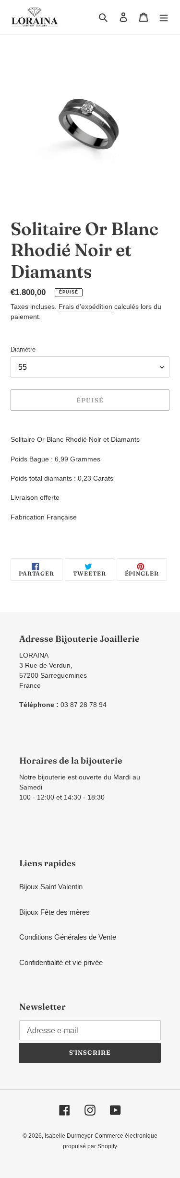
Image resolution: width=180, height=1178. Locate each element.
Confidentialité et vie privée (61, 962)
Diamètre (23, 349)
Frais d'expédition (85, 306)
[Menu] (164, 17)
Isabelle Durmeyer (69, 1135)
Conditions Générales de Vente (67, 937)
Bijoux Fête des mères (54, 912)
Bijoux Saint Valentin (51, 887)
